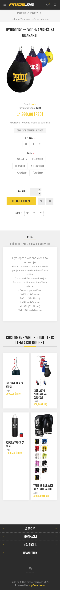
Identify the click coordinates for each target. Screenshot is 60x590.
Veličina (29, 138)
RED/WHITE (20, 165)
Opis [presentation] (30, 236)
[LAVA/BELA (38, 172)
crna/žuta (22, 159)
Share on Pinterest (41, 213)
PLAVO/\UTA (37, 159)
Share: (19, 212)
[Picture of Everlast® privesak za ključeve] (37, 382)
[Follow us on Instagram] (30, 568)
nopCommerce (37, 585)
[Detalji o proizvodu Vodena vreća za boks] (16, 425)
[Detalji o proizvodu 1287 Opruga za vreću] (16, 366)
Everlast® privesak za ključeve (40, 394)
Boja (29, 153)
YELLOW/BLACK (37, 165)
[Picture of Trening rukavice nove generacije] (37, 441)
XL (40, 144)
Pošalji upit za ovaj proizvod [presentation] (30, 244)
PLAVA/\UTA (22, 172)
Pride (33, 104)
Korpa (49, 3)
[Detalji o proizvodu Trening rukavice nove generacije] (44, 425)
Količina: (22, 191)
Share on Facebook (34, 213)
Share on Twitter (27, 213)
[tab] (30, 237)
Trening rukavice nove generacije (43, 487)
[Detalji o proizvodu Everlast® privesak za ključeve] (44, 366)
